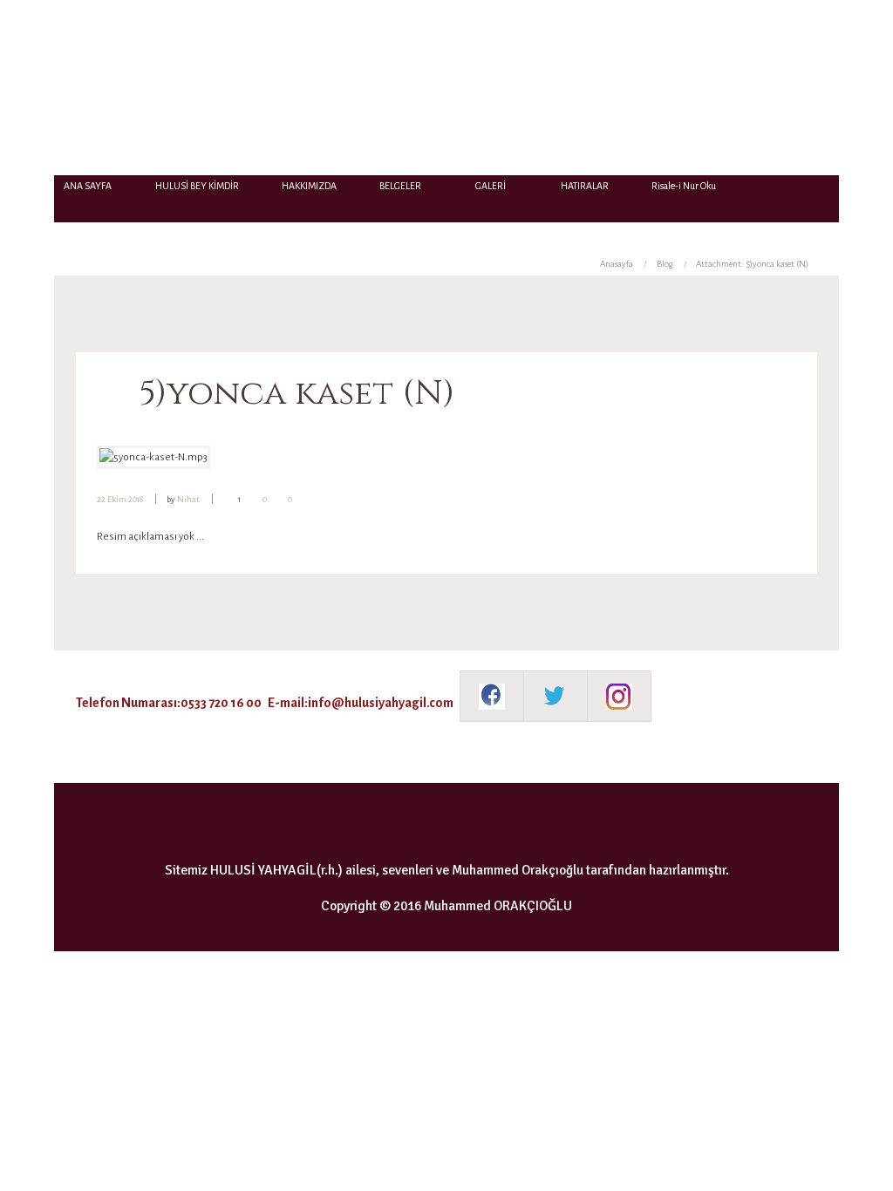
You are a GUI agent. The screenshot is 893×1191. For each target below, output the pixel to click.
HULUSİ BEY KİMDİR (197, 185)
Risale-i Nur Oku (683, 185)
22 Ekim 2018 (120, 499)
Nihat (188, 499)
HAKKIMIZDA (309, 185)
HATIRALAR (585, 185)
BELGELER (400, 185)
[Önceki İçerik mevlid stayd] (271, 457)
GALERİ (490, 185)
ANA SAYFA (88, 185)
